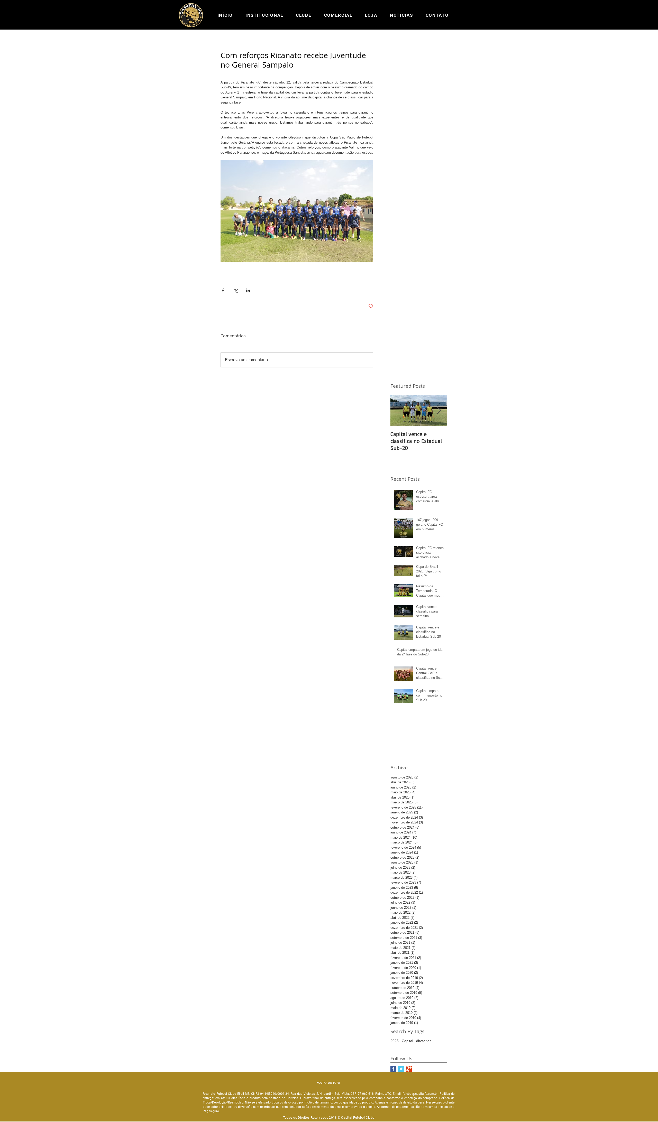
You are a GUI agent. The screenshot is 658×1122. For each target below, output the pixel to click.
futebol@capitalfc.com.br (420, 1094)
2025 (394, 1041)
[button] (264, 15)
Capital (407, 1041)
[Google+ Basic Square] (409, 1069)
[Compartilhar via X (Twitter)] (235, 290)
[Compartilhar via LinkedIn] (248, 290)
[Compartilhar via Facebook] (223, 290)
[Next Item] (438, 410)
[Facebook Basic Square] (393, 1069)
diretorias (423, 1041)
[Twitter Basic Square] (401, 1069)
